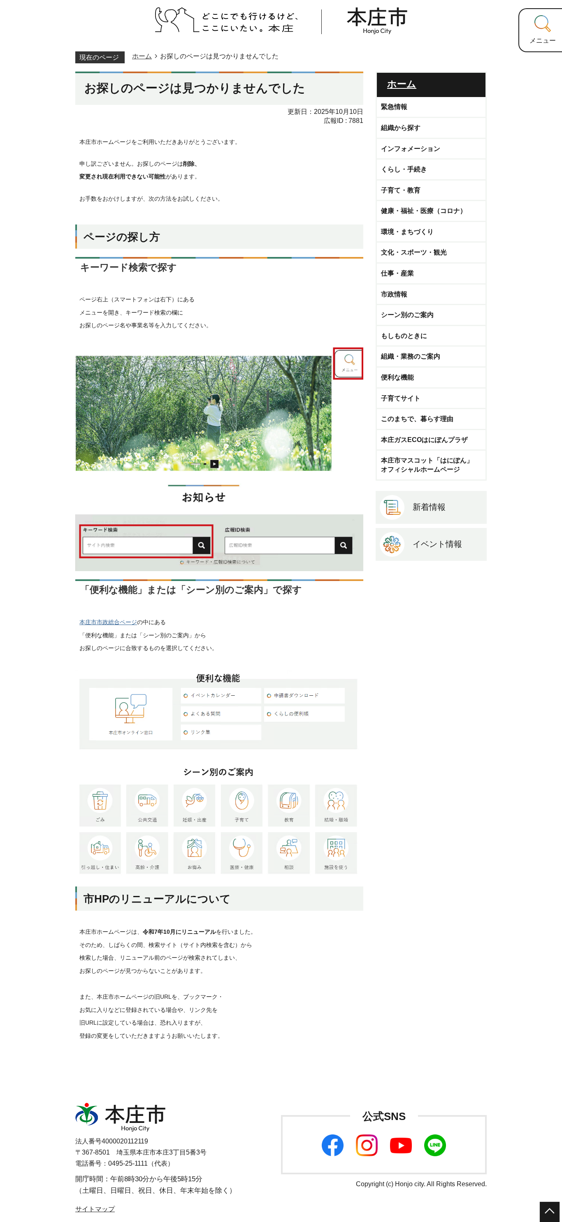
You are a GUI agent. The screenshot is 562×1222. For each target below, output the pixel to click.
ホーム (142, 56)
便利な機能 (397, 377)
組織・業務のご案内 (410, 356)
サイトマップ (95, 1209)
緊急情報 (394, 106)
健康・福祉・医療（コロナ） (424, 210)
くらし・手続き (404, 169)
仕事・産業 (397, 273)
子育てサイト (400, 398)
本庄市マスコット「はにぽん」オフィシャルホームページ (427, 465)
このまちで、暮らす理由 (417, 418)
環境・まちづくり (407, 231)
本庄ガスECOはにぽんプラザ (424, 439)
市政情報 (394, 294)
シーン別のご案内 (407, 314)
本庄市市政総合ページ (108, 622)
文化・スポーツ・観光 (414, 252)
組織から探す (400, 127)
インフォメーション (410, 148)
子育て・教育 (400, 190)
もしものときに (404, 335)
